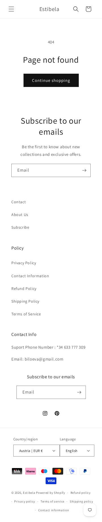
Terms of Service (26, 313)
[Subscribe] (84, 170)
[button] (11, 9)
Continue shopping (51, 80)
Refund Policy (24, 288)
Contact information (53, 510)
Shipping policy (81, 501)
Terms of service (52, 501)
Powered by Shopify (50, 493)
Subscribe (20, 227)
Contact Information (30, 275)
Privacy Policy (23, 262)
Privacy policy (24, 501)
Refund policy (81, 493)
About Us (19, 214)
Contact (18, 201)
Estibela (29, 493)
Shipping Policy (25, 301)
